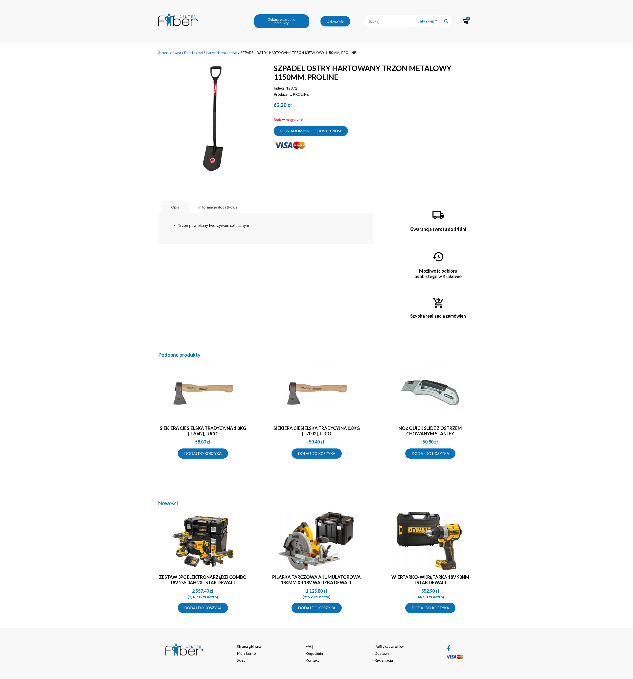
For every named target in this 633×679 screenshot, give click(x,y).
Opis (175, 207)
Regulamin (314, 653)
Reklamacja (383, 660)
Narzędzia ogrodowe (221, 52)
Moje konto (246, 653)
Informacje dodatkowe (218, 207)
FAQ (309, 646)
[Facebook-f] (449, 648)
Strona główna (169, 52)
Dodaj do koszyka (203, 453)
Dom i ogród (193, 52)
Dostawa (381, 653)
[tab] (175, 207)
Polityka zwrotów (389, 646)
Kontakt (312, 660)
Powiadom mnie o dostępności (312, 131)
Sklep (241, 660)
